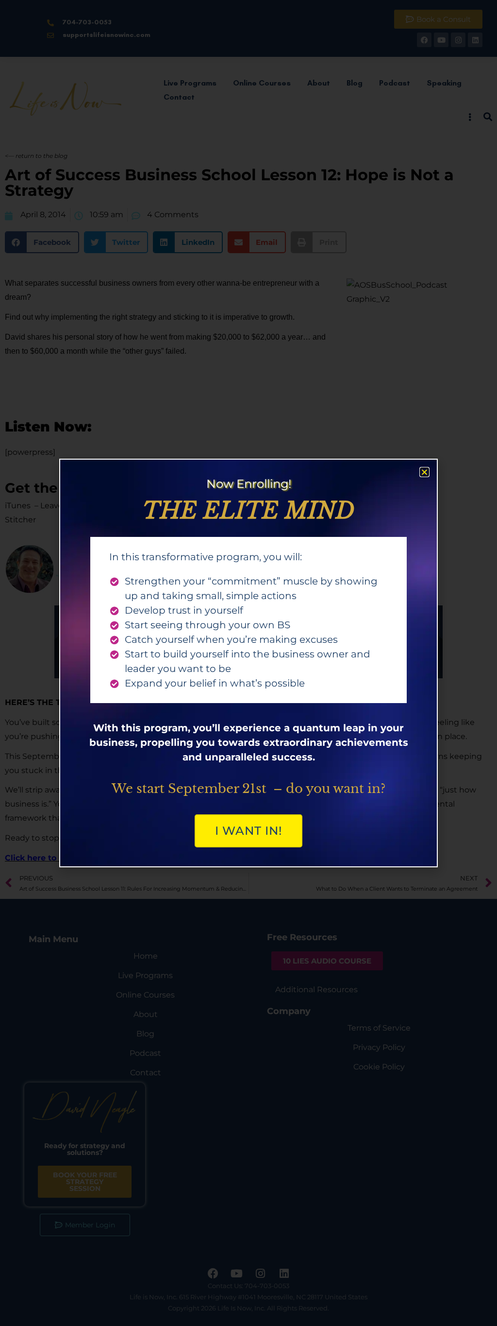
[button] (424, 472)
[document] (248, 663)
